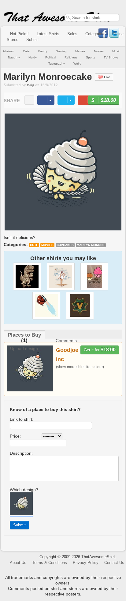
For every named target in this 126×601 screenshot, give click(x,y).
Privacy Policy (85, 562)
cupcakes (65, 245)
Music (116, 51)
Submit (32, 39)
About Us (18, 562)
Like (107, 77)
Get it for (100, 349)
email (29, 100)
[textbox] (92, 17)
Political (50, 57)
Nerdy (32, 57)
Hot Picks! (19, 34)
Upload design (24, 348)
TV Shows (111, 57)
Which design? (24, 489)
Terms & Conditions (49, 562)
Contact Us (114, 562)
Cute (26, 51)
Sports (90, 57)
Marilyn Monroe (91, 245)
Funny (42, 51)
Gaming (61, 51)
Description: (21, 453)
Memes (80, 51)
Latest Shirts (48, 34)
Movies (99, 51)
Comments (66, 340)
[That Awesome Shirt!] (58, 20)
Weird (77, 63)
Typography (56, 63)
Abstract (8, 51)
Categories (94, 34)
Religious (71, 57)
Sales (72, 34)
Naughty (14, 57)
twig (30, 85)
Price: (15, 436)
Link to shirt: (21, 419)
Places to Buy (24, 335)
